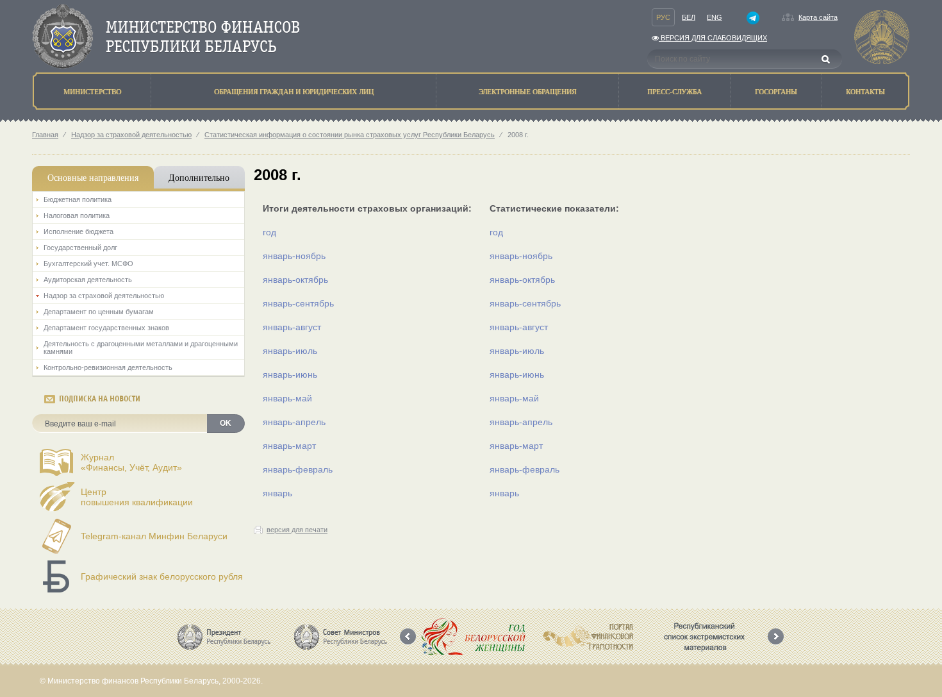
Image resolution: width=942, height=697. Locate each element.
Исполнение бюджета (78, 231)
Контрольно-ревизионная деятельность (108, 367)
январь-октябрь (295, 279)
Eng (714, 17)
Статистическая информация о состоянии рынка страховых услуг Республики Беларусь (349, 135)
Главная (45, 135)
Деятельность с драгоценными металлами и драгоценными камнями (141, 347)
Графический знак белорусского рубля (162, 576)
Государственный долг (80, 247)
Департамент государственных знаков (106, 328)
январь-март (289, 446)
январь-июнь (290, 374)
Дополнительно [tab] (199, 177)
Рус (663, 17)
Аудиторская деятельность (88, 279)
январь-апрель (294, 422)
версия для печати (297, 529)
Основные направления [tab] (92, 177)
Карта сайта (818, 17)
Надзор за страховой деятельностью (131, 135)
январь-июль (290, 351)
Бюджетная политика (78, 199)
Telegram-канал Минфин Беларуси (154, 536)
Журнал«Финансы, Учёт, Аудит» (131, 462)
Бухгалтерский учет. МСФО (88, 263)
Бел (688, 17)
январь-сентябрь (298, 303)
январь (277, 493)
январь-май (287, 398)
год (269, 232)
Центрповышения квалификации (137, 497)
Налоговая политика (77, 215)
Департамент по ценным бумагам (99, 311)
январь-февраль (298, 469)
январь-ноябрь (294, 256)
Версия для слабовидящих (713, 38)
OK (225, 423)
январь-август (292, 327)
